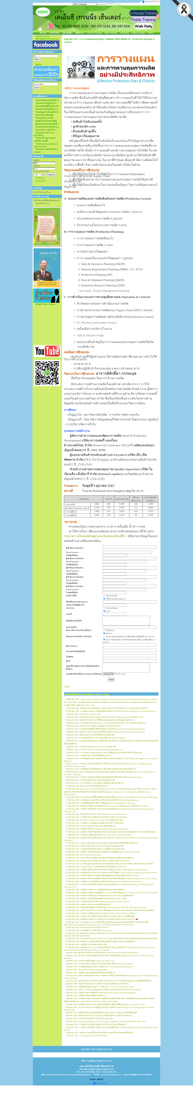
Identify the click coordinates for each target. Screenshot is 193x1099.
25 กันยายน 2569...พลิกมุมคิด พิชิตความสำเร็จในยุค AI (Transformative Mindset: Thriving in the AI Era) (106, 907)
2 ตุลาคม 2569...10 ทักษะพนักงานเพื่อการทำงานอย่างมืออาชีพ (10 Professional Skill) (98, 964)
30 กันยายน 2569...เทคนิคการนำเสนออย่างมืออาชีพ (86, 944)
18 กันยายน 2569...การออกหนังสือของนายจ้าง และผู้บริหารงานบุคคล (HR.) (95, 849)
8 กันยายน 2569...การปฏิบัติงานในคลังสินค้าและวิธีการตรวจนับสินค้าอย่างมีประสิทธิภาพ (100, 769)
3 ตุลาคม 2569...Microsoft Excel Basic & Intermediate (86, 970)
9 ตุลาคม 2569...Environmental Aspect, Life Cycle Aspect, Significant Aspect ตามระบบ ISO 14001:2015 (105, 1021)
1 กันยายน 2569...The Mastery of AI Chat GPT (83, 714)
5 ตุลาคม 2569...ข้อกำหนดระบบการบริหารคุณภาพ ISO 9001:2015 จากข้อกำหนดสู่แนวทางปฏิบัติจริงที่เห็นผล (108, 981)
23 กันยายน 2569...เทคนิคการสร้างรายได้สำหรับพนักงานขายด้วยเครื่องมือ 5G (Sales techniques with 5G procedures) (111, 878)
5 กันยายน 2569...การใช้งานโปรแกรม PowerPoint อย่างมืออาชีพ (90, 747)
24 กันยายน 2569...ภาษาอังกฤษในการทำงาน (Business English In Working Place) (97, 901)
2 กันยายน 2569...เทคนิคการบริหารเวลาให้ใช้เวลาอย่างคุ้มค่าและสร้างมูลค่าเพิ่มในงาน (99, 720)
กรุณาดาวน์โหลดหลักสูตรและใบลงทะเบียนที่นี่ (94, 536)
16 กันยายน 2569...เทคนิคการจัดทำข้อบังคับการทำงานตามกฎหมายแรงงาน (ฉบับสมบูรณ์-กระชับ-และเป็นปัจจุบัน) (110, 832)
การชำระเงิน (54, 33)
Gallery (151, 33)
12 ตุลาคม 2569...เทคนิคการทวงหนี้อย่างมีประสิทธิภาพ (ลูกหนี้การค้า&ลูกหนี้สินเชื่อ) (99, 1033)
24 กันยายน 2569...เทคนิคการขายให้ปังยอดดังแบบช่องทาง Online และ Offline (96, 898)
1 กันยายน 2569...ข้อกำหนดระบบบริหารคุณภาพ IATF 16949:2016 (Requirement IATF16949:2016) (104, 717)
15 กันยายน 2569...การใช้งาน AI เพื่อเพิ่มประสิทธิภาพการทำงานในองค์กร (94, 823)
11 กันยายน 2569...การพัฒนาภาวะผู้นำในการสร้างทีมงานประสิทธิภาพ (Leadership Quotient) (102, 800)
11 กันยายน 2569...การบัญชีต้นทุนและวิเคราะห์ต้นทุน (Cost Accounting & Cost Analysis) (100, 803)
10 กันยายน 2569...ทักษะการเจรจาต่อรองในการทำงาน (87, 786)
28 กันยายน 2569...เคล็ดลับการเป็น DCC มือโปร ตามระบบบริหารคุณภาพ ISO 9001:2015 (100, 919)
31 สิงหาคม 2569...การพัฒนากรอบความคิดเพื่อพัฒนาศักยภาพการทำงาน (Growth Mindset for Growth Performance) (110, 711)
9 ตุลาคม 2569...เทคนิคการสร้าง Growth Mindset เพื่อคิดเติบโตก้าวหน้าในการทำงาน (98, 1015)
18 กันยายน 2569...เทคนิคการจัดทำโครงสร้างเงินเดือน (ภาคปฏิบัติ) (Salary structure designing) (102, 852)
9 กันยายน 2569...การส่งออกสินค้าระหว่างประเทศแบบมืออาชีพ (90, 780)
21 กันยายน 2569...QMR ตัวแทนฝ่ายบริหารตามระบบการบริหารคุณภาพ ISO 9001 (97, 861)
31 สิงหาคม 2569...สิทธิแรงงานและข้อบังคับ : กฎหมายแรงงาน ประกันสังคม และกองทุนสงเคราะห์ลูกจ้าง (106, 708)
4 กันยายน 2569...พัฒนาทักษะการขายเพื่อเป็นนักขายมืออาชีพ (90, 735)
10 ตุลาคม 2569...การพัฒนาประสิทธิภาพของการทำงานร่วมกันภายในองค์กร (95, 1024)
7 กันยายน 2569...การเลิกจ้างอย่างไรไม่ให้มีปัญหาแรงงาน (88, 755)
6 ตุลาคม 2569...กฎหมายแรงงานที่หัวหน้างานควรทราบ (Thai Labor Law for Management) (100, 993)
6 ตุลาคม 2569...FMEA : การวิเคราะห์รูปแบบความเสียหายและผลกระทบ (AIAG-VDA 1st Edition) (103, 990)
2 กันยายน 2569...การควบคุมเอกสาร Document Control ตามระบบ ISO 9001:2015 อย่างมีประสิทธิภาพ (105, 723)
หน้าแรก (43, 33)
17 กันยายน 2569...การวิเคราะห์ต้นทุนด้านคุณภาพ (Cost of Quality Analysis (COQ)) (98, 835)
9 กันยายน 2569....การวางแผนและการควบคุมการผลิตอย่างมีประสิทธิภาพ (94, 783)
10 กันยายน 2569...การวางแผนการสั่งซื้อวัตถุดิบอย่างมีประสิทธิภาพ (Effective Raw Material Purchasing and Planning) (111, 797)
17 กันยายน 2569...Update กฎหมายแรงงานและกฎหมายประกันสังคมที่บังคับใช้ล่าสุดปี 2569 (101, 843)
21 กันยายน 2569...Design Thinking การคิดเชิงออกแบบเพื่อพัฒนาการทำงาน (95, 867)
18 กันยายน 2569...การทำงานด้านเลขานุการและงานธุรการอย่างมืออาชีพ (94, 846)
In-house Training (94, 33)
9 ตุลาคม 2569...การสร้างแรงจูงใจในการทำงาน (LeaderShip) (89, 1018)
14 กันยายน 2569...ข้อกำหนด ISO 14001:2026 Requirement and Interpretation (95, 814)
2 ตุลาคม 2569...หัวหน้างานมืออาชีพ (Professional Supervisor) (89, 961)
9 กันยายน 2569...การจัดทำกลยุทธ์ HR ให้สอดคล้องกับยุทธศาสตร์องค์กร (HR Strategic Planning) (103, 777)
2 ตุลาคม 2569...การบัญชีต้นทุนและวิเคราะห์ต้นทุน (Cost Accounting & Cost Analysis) (99, 967)
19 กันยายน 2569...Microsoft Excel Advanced (83, 855)
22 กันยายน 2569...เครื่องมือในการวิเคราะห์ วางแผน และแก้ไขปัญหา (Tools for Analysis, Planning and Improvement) (111, 873)
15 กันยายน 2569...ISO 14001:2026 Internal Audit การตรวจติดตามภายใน (94, 820)
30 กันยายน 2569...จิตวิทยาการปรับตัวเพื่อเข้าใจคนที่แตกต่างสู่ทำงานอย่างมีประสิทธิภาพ (100, 941)
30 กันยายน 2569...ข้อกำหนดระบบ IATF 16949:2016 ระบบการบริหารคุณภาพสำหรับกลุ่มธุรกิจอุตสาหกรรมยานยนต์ (111, 938)
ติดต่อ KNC (80, 33)
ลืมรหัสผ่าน (40, 178)
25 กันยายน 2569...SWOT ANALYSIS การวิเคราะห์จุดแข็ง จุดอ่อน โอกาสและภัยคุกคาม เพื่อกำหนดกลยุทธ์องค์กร (109, 910)
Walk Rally (124, 33)
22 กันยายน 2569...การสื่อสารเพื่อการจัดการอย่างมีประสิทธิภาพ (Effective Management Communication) (106, 870)
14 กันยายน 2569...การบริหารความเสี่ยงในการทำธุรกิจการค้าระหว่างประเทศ (95, 817)
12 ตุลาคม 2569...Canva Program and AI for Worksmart (86, 1035)
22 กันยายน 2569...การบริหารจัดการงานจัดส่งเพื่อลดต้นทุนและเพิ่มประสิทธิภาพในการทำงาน (102, 875)
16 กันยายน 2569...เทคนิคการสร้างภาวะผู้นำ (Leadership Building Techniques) (96, 829)
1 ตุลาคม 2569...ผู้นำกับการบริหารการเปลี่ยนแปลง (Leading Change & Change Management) (101, 953)
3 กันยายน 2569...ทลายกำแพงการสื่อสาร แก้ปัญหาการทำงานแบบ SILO (93, 726)
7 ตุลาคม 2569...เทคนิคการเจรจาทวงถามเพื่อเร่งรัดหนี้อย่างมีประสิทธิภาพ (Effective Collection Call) (105, 1004)
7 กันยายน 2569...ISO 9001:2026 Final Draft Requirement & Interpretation (94, 750)
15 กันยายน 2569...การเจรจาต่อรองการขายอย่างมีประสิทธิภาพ (90, 826)
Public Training (111, 33)
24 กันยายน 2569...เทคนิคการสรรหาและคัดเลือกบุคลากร (88, 904)
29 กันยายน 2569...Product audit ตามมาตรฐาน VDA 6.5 (87, 927)
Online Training (138, 33)
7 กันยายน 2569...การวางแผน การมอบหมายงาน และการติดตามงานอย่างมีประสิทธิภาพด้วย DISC (104, 752)
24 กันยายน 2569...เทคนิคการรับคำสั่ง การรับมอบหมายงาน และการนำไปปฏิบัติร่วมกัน (99, 895)
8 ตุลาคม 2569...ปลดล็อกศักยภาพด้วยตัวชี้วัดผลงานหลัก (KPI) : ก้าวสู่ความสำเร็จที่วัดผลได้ (101, 1013)
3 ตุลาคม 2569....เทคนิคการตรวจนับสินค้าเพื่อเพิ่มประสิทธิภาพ (90, 973)
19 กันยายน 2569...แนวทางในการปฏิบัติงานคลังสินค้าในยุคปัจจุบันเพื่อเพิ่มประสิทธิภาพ (99, 858)
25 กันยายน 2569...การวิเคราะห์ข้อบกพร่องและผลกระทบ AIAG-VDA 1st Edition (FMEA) (100, 913)
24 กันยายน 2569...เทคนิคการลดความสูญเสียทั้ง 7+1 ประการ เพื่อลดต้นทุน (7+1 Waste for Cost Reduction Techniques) (111, 893)
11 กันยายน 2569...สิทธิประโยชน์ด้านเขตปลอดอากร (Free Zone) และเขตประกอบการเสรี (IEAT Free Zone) (106, 806)
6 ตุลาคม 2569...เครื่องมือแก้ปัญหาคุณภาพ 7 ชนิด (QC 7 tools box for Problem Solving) (99, 987)
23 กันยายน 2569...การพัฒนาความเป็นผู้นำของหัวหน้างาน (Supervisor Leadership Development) (103, 881)
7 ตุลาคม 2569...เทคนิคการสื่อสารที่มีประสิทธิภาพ (85, 995)
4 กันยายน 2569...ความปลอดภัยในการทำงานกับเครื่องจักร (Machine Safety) (95, 738)
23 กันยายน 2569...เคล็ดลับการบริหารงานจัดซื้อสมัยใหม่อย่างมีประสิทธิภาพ (95, 890)
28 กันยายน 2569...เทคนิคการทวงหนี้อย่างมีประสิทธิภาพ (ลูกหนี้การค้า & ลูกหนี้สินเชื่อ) (100, 916)
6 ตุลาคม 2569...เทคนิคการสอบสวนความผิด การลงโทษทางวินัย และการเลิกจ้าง (97, 984)
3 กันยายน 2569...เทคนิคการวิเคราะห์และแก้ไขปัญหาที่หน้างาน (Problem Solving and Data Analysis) (104, 732)
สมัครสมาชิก (40, 181)
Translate (117, 4)
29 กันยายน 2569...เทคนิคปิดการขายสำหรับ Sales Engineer (88, 930)
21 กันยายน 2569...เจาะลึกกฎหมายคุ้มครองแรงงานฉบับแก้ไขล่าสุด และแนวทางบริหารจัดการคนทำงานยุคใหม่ (109, 864)
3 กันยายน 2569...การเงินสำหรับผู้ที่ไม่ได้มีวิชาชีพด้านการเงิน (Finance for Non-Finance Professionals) (105, 729)
